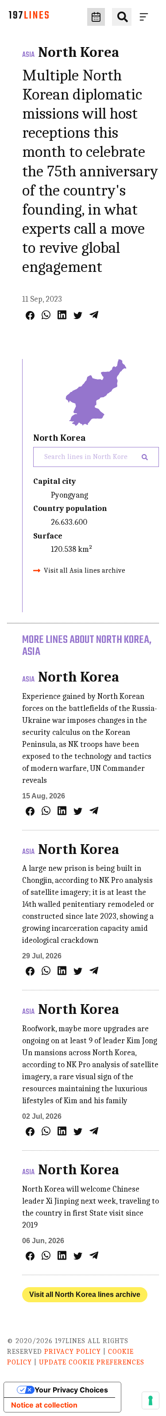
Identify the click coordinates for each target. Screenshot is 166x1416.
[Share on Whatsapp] (46, 315)
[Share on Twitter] (77, 315)
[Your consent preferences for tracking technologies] (150, 1400)
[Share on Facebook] (30, 315)
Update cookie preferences (91, 1362)
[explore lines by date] (96, 17)
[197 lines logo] (29, 17)
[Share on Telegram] (93, 315)
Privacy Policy (72, 1352)
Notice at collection (44, 1404)
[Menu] (146, 17)
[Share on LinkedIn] (62, 315)
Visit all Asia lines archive (84, 570)
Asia (28, 55)
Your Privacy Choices (71, 1389)
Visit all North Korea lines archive (84, 1294)
